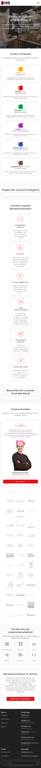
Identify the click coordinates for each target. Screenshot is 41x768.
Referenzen (5, 719)
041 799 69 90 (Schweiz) (29, 756)
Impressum (5, 756)
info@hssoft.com (27, 752)
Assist (25, 716)
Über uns (4, 723)
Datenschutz (5, 752)
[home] (5, 3)
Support (4, 727)
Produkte (29, 744)
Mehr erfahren (20, 481)
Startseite (4, 715)
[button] (38, 3)
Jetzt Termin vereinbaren (20, 699)
